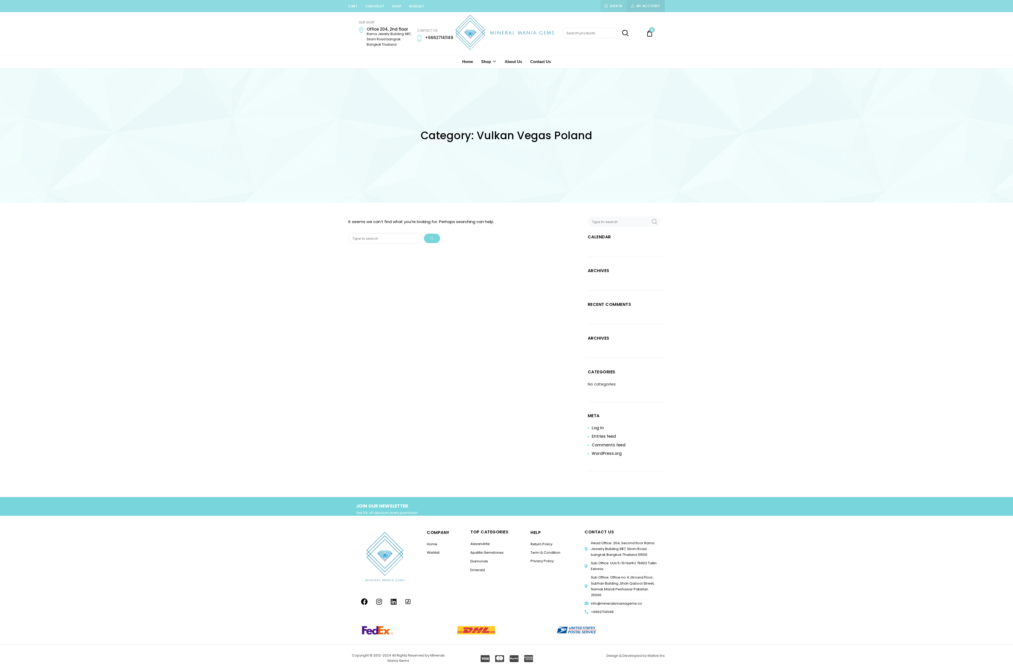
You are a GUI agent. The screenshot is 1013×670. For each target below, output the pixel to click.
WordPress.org (607, 453)
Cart (353, 6)
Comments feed (608, 445)
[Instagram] (379, 601)
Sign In (616, 6)
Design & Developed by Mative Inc (635, 655)
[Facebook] (364, 601)
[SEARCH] (432, 238)
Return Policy (541, 544)
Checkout (375, 6)
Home (467, 61)
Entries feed (604, 436)
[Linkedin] (393, 601)
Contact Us (540, 61)
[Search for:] (386, 238)
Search (624, 33)
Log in (598, 428)
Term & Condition (545, 552)
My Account (648, 6)
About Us (513, 61)
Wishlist (416, 6)
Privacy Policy (542, 560)
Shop (396, 6)
